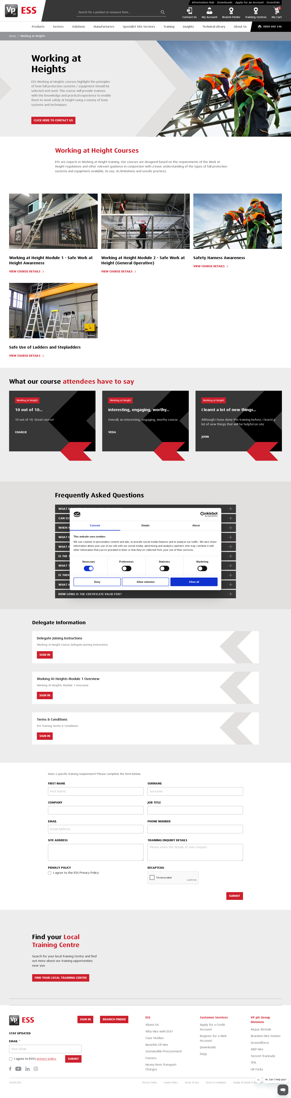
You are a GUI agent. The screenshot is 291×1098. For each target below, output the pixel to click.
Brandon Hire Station (265, 1036)
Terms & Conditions (216, 1082)
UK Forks (257, 1069)
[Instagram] (36, 1069)
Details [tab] (145, 525)
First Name (56, 783)
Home (12, 36)
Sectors (58, 26)
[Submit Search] (163, 12)
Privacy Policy (59, 867)
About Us (240, 26)
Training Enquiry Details (167, 840)
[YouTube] (18, 1069)
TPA (253, 1062)
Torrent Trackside (263, 1056)
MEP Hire (257, 1049)
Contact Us (189, 17)
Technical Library (213, 26)
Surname (155, 783)
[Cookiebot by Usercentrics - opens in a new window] (203, 514)
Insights (188, 26)
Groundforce (260, 1042)
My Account (209, 17)
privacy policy (46, 1058)
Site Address (58, 840)
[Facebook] (10, 1069)
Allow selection (146, 581)
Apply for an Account (249, 2)
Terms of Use (192, 1082)
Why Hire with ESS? (159, 1031)
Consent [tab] (95, 525)
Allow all (194, 581)
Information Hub (203, 2)
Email (52, 821)
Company (55, 802)
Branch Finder (231, 17)
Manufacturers (103, 26)
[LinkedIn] (27, 1069)
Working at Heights (32, 36)
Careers (151, 1058)
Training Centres (256, 17)
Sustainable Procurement (164, 1051)
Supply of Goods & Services (248, 1082)
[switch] (126, 568)
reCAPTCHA (156, 867)
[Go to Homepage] (23, 11)
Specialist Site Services (139, 26)
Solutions (78, 26)
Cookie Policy (171, 1082)
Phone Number (159, 821)
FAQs (203, 1054)
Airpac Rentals (261, 1029)
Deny (97, 581)
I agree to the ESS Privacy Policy (76, 872)
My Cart (276, 13)
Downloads (224, 2)
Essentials (273, 2)
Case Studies (155, 1038)
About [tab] (196, 525)
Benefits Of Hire (157, 1044)
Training (169, 26)
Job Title (154, 802)
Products (38, 26)
